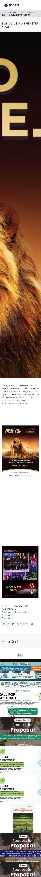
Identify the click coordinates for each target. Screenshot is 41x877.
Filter (20, 655)
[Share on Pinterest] (27, 624)
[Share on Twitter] (18, 624)
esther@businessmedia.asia (16, 403)
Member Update (21, 612)
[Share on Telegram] (8, 624)
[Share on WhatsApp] (4, 624)
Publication (7, 615)
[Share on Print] (32, 624)
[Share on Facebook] (22, 624)
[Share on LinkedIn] (13, 624)
